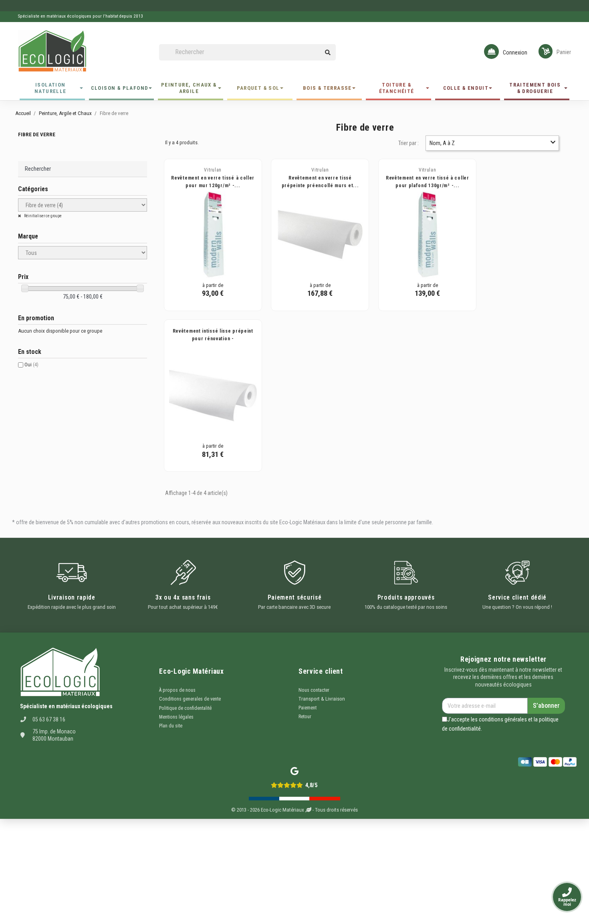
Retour (305, 716)
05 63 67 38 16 (48, 719)
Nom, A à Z (442, 143)
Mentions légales (176, 717)
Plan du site (170, 726)
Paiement (308, 708)
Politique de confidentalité (185, 708)
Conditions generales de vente (190, 699)
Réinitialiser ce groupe (42, 216)
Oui (31, 365)
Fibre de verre (36, 134)
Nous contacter (314, 690)
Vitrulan (213, 170)
